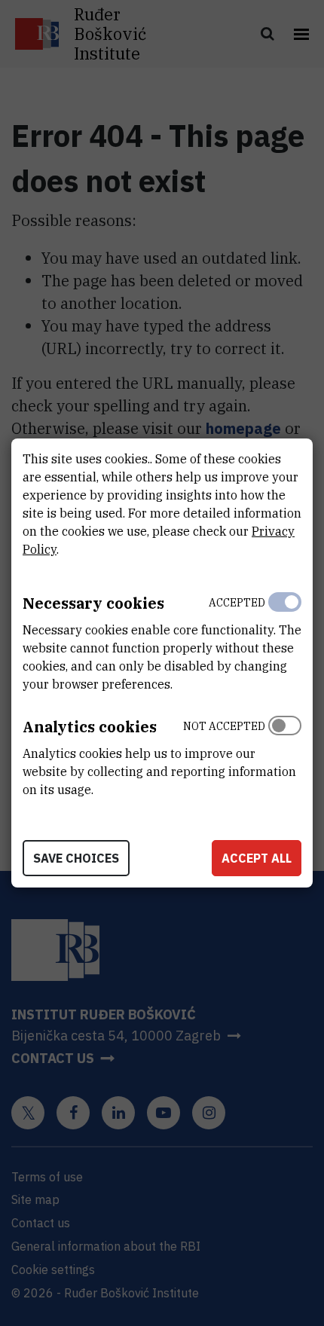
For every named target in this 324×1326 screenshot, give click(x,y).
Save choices (76, 858)
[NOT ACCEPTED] (284, 754)
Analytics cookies (90, 726)
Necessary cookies (93, 603)
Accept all (257, 858)
